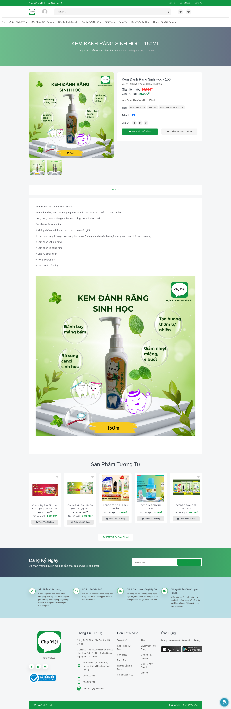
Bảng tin (123, 22)
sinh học (152, 107)
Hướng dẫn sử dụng (163, 22)
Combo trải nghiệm (91, 22)
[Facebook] (134, 122)
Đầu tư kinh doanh (68, 22)
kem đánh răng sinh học (171, 107)
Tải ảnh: (126, 115)
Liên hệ (171, 3)
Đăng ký (198, 3)
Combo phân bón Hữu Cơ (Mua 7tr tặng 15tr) (80, 507)
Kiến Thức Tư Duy (140, 22)
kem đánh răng (137, 107)
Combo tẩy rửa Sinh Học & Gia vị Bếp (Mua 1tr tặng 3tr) (45, 507)
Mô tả (115, 190)
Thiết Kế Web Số (190, 705)
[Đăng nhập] (44, 11)
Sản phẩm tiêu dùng (41, 22)
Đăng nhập (185, 3)
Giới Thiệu (110, 22)
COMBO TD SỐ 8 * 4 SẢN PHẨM (115, 507)
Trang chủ (82, 50)
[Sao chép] (146, 122)
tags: (124, 108)
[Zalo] (140, 122)
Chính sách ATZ (17, 22)
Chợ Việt (49, 705)
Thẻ (3, 22)
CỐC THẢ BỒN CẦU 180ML (151, 507)
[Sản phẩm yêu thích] (180, 11)
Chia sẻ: (126, 123)
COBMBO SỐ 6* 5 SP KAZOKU (186, 507)
